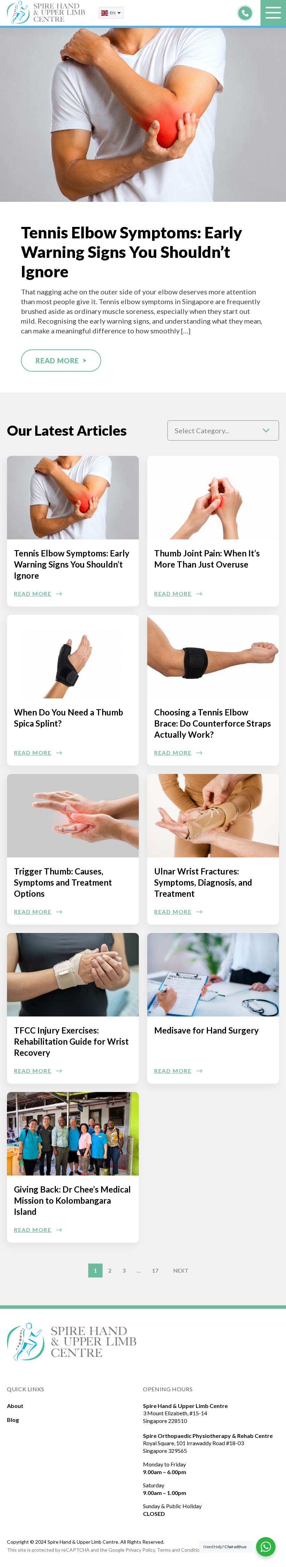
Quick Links (25, 1389)
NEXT (180, 1270)
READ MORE (57, 360)
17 (155, 1270)
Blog (13, 1419)
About (15, 1405)
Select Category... (202, 430)
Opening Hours (168, 1389)
